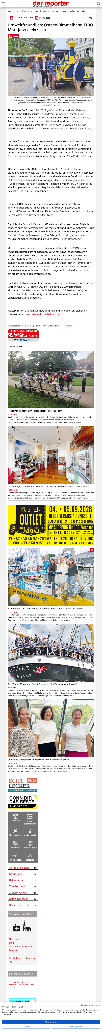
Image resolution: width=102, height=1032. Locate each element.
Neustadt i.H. (16, 938)
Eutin (12, 942)
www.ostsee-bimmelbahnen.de (42, 314)
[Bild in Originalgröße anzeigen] (51, 67)
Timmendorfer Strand (20, 946)
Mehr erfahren (66, 326)
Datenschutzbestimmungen (90, 1005)
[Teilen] (90, 18)
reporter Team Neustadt (19, 982)
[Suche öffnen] (98, 3)
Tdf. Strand (24, 11)
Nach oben (17, 346)
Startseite (12, 11)
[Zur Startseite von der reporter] (51, 4)
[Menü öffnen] (3, 3)
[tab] (13, 36)
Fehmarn (13, 950)
